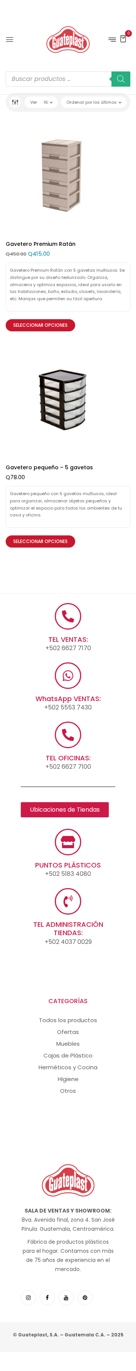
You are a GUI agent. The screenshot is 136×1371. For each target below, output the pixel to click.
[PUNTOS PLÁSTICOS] (68, 842)
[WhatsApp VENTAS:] (68, 675)
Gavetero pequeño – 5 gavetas (49, 467)
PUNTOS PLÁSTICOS (68, 865)
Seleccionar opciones (40, 325)
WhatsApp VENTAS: (68, 698)
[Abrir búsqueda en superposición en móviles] (68, 79)
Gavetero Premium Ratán (41, 244)
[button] (123, 38)
